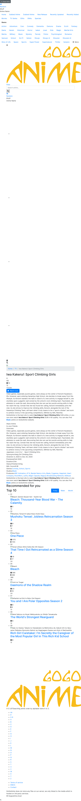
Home (4, 14)
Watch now (14, 391)
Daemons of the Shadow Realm (30, 585)
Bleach (14, 569)
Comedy (30, 26)
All (11, 712)
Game (4, 30)
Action (4, 26)
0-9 (11, 717)
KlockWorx (18, 476)
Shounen (56, 38)
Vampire (66, 42)
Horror (29, 30)
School (13, 38)
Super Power (34, 42)
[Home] (42, 134)
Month (70, 491)
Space (16, 42)
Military (12, 34)
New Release (42, 14)
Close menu (6, 1)
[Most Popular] (42, 325)
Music (20, 34)
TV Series (13, 18)
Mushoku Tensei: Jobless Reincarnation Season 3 (41, 518)
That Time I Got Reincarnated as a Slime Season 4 (41, 551)
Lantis (25, 476)
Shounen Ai (67, 38)
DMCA (12, 785)
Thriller (57, 42)
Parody (37, 34)
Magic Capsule (34, 476)
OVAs (22, 18)
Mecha (4, 34)
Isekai (38, 30)
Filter (8, 85)
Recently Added (73, 14)
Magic (59, 30)
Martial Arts (68, 30)
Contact (13, 787)
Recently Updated (57, 14)
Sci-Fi (21, 38)
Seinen (28, 38)
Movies (4, 18)
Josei (45, 30)
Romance (68, 34)
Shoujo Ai (46, 38)
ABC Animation (20, 473)
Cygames (54, 473)
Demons (50, 26)
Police (46, 34)
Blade (14, 471)
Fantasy (74, 26)
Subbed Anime (14, 14)
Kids (51, 30)
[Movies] (42, 198)
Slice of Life (6, 42)
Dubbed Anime (28, 14)
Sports (23, 42)
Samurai (5, 38)
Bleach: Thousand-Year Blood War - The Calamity (36, 501)
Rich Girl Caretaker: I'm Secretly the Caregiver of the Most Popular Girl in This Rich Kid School (42, 634)
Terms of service (16, 782)
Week (63, 491)
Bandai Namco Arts (38, 473)
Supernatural (47, 42)
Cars (22, 26)
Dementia (40, 26)
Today (55, 491)
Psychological (56, 34)
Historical (20, 30)
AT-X (28, 473)
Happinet (62, 473)
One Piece (17, 536)
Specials (38, 18)
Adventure (13, 26)
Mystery (29, 34)
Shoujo (37, 38)
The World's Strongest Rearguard (32, 617)
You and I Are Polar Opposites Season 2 (36, 601)
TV (16, 369)
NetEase (68, 476)
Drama (58, 26)
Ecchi (66, 26)
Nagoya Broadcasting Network (52, 476)
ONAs (29, 18)
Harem (11, 30)
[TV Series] (42, 262)
